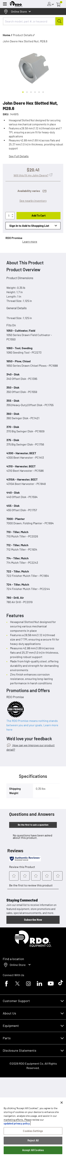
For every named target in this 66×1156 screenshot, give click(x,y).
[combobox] (33, 21)
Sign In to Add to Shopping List (29, 225)
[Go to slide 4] (35, 92)
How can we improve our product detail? (30, 747)
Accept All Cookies (33, 1150)
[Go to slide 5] (39, 92)
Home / (7, 35)
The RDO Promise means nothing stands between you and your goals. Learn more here (32, 725)
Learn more (29, 241)
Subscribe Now (33, 919)
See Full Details (19, 156)
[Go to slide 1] (23, 92)
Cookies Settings (33, 1130)
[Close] (62, 1103)
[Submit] (59, 21)
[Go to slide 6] (43, 92)
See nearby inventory (33, 200)
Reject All (32, 1140)
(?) (44, 190)
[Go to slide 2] (27, 92)
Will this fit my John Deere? (31, 175)
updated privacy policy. (17, 1123)
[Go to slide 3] (31, 92)
